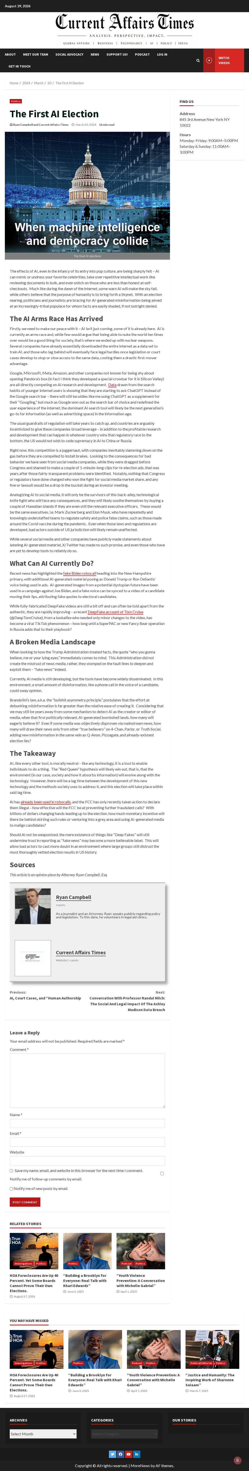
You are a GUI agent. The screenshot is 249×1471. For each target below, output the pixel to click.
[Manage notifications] (237, 1460)
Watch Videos (224, 60)
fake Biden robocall (79, 573)
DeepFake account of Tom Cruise (115, 611)
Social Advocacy (69, 54)
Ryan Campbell (23, 124)
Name (16, 1114)
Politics (15, 101)
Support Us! (117, 54)
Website (17, 1152)
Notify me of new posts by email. (41, 1188)
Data (112, 384)
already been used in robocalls (46, 801)
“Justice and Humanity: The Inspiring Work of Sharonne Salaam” (212, 1349)
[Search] (198, 60)
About (10, 54)
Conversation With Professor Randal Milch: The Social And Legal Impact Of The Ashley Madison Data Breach (127, 1001)
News (95, 54)
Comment (19, 1049)
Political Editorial (201, 1363)
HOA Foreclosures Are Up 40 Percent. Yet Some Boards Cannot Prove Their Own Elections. (34, 1251)
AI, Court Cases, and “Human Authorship (45, 995)
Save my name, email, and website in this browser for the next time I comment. (79, 1170)
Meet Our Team (35, 54)
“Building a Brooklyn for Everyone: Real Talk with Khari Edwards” (87, 1251)
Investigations (23, 1263)
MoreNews (140, 1465)
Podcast (142, 54)
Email (15, 1133)
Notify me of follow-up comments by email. (46, 1179)
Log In (162, 54)
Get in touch (19, 66)
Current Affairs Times (54, 124)
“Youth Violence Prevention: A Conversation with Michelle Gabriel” (140, 1251)
